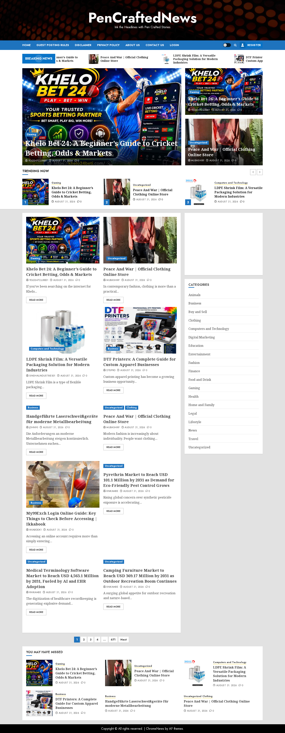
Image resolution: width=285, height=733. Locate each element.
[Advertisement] (223, 244)
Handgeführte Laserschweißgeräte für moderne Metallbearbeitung (62, 419)
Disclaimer (83, 45)
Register (254, 45)
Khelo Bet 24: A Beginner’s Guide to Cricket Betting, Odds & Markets (101, 148)
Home (26, 45)
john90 (33, 427)
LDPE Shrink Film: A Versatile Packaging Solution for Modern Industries (157, 192)
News (192, 430)
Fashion (194, 363)
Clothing (132, 407)
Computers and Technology (149, 183)
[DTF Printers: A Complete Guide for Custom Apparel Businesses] (198, 192)
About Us (132, 45)
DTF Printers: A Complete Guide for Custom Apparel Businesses (235, 192)
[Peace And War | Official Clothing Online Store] (35, 192)
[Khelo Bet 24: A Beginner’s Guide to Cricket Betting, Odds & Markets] (101, 116)
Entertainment (199, 354)
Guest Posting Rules (52, 45)
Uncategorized (198, 142)
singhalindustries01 (42, 375)
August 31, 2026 (62, 160)
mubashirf (197, 160)
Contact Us (155, 45)
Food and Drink (199, 379)
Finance (194, 371)
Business (219, 183)
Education (195, 345)
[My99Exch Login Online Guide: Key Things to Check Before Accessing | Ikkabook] (62, 484)
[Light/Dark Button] (227, 45)
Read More (36, 300)
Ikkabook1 (35, 530)
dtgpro (110, 370)
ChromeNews (155, 728)
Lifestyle (194, 422)
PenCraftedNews (142, 18)
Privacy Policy (108, 45)
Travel (193, 439)
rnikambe (112, 491)
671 (113, 639)
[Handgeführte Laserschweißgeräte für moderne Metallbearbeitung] (62, 408)
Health (193, 396)
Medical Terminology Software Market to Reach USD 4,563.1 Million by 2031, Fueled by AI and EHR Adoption (62, 578)
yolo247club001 (37, 160)
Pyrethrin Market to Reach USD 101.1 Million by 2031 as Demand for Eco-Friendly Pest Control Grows (138, 480)
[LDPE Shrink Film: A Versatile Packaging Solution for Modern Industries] (117, 192)
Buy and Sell (197, 312)
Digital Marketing (201, 337)
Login (174, 45)
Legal (192, 413)
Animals (194, 295)
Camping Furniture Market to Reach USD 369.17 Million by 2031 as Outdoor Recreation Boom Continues (140, 576)
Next (123, 639)
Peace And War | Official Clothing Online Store (71, 192)
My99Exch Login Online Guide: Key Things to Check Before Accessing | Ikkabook (61, 519)
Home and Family (201, 405)
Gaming (31, 134)
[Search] (235, 45)
